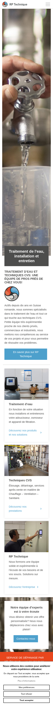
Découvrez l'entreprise (22, 587)
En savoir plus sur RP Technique (26, 354)
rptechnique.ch (14, 4)
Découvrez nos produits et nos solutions (23, 432)
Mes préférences (26, 687)
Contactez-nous (25, 638)
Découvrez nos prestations (17, 508)
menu (48, 4)
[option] (26, 137)
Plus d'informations (26, 681)
